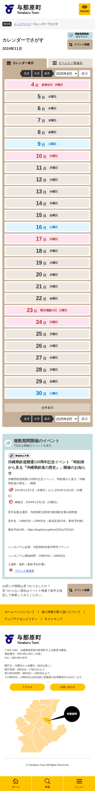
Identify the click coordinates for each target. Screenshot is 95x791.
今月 (37, 73)
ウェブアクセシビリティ (21, 619)
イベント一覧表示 (71, 63)
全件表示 (47, 407)
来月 (47, 73)
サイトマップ (53, 619)
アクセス (27, 687)
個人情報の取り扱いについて (61, 612)
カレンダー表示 (23, 63)
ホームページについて (20, 612)
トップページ (22, 24)
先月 (27, 73)
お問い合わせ (67, 687)
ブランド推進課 (24, 570)
